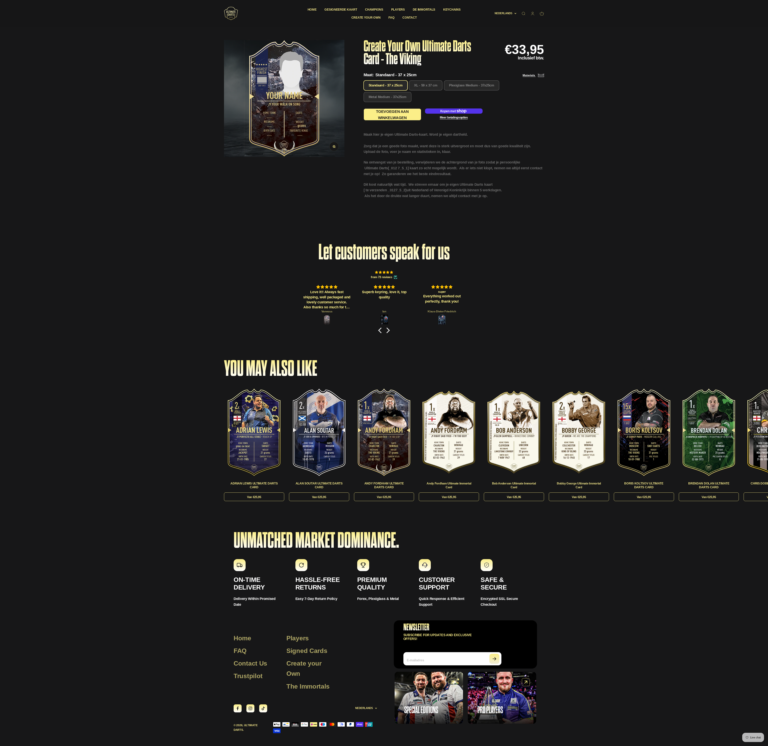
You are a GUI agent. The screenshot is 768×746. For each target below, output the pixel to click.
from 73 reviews (381, 277)
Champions (374, 9)
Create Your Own (366, 17)
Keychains (451, 9)
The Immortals (308, 686)
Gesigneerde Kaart (340, 9)
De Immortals (424, 9)
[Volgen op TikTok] (263, 708)
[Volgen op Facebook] (238, 708)
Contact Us (250, 663)
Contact (409, 17)
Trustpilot (248, 676)
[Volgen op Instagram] (250, 708)
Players (398, 9)
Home (312, 9)
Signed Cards (306, 650)
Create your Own (304, 668)
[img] (384, 272)
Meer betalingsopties (454, 117)
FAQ (391, 17)
